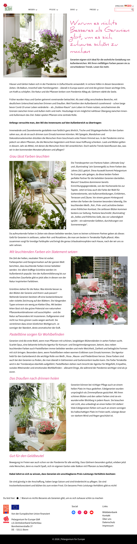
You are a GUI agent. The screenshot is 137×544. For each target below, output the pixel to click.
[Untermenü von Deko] (77, 10)
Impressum (108, 525)
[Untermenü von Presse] (98, 10)
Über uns (106, 519)
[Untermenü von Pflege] (57, 10)
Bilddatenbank (109, 512)
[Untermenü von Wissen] (36, 10)
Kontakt (106, 515)
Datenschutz (108, 522)
